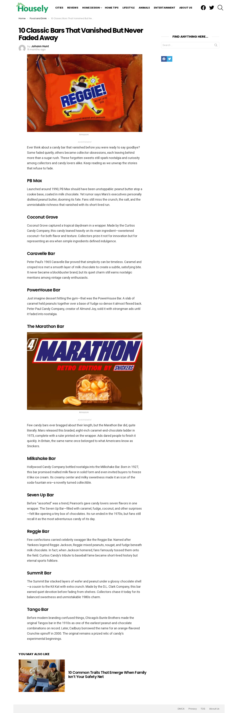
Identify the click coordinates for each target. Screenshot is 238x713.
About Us (185, 7)
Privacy (193, 708)
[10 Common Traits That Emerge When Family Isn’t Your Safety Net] (42, 675)
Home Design (91, 7)
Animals (144, 7)
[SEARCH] (220, 7)
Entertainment (164, 7)
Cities (59, 7)
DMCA (181, 708)
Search (215, 46)
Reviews (72, 7)
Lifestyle (128, 7)
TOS (203, 708)
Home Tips (111, 7)
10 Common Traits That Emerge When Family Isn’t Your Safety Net (107, 674)
